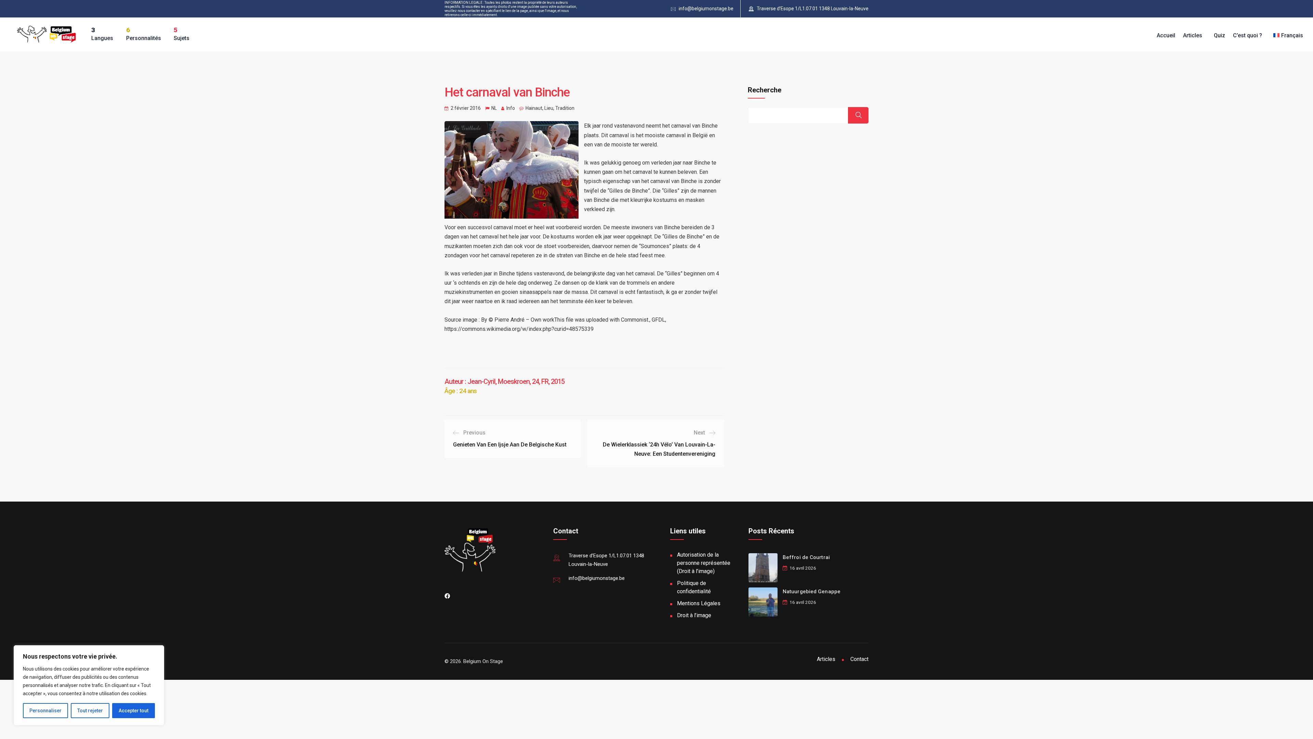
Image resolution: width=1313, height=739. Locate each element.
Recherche (764, 90)
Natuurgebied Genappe (811, 591)
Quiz (1219, 35)
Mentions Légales (698, 603)
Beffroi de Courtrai (806, 557)
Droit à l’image (694, 615)
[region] (89, 685)
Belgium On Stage (483, 661)
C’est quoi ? (1247, 35)
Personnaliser (45, 710)
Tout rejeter (90, 710)
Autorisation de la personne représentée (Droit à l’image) (703, 563)
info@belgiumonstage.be (706, 8)
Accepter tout (133, 710)
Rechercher (858, 115)
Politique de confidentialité (694, 587)
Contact (859, 659)
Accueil (1166, 35)
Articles (1192, 35)
